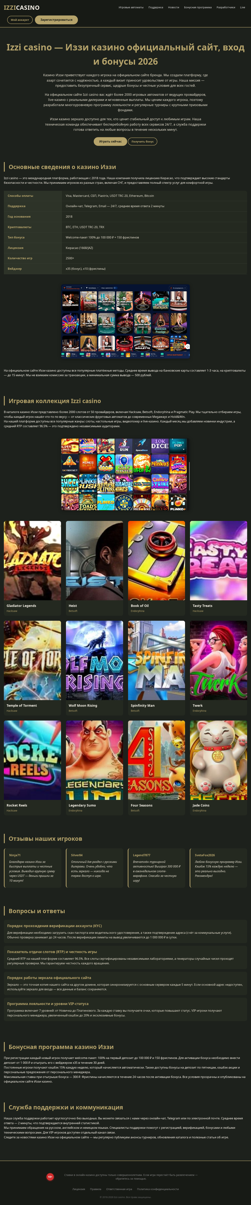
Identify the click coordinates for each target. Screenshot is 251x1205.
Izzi (22, 7)
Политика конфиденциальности (158, 1189)
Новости (173, 7)
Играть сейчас (110, 141)
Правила (95, 1189)
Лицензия (78, 1189)
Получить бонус (143, 141)
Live (242, 7)
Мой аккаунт (20, 20)
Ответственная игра (119, 1189)
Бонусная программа (198, 7)
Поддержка (155, 7)
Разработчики (226, 7)
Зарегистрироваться (56, 20)
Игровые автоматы (131, 7)
